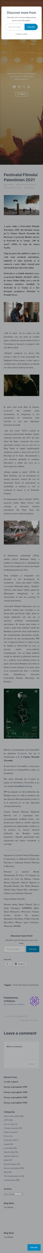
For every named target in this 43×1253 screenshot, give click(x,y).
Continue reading (21, 34)
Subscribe (31, 27)
